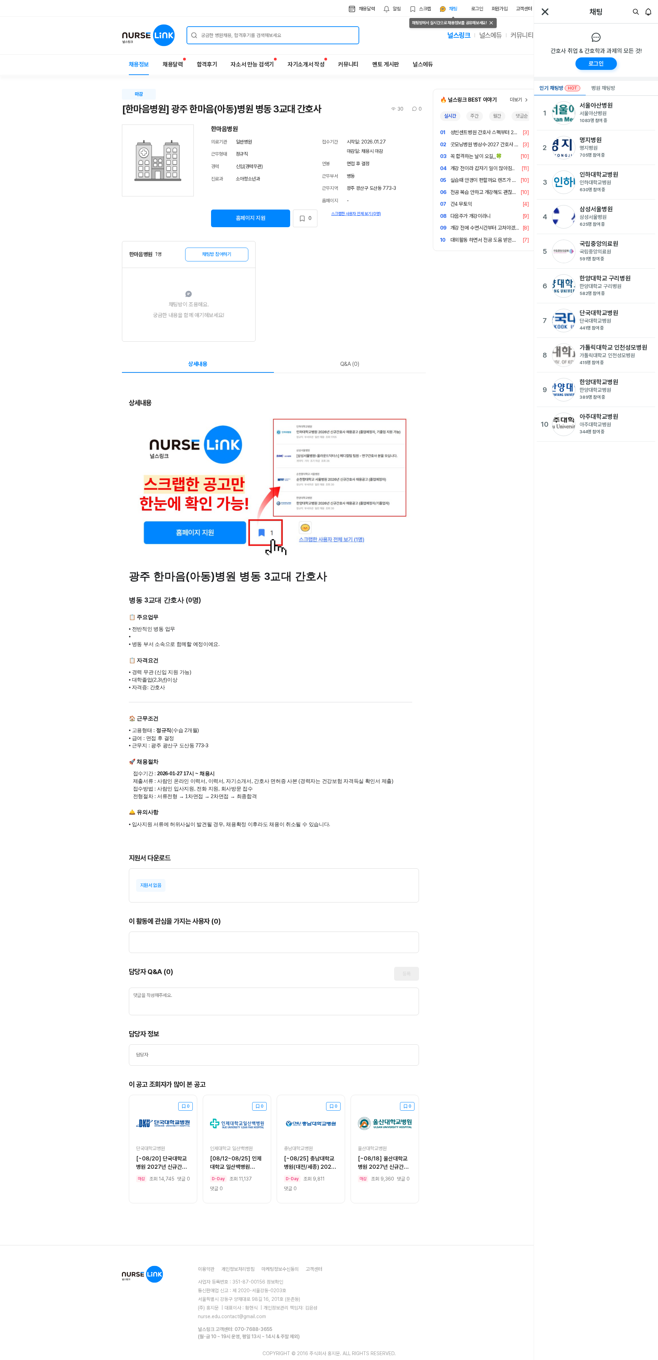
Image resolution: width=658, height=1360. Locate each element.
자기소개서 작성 (306, 64)
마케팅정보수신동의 (280, 1269)
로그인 (477, 8)
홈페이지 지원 (251, 218)
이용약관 (206, 1269)
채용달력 (173, 64)
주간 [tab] (474, 116)
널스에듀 (490, 35)
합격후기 (207, 64)
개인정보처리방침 (238, 1269)
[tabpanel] (484, 186)
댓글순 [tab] (522, 116)
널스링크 (458, 35)
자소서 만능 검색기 (252, 64)
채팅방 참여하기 (216, 254)
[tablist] (484, 116)
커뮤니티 (522, 35)
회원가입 (500, 8)
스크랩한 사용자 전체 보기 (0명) (356, 213)
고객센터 (524, 8)
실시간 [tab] (450, 116)
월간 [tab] (497, 116)
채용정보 (139, 64)
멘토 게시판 (385, 64)
